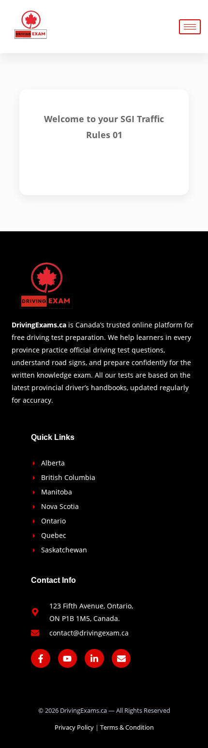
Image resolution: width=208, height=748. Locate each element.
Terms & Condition (127, 727)
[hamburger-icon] (190, 26)
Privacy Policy (74, 727)
